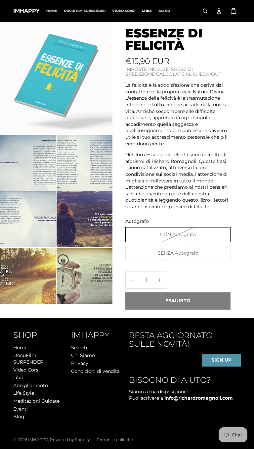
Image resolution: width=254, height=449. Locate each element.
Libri (18, 377)
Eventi (20, 409)
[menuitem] (164, 11)
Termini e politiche (115, 439)
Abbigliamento (30, 385)
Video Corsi (26, 370)
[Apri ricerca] (205, 11)
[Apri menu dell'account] (219, 11)
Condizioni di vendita (95, 371)
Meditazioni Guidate (36, 401)
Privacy (79, 363)
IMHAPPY (38, 439)
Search (79, 348)
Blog (18, 417)
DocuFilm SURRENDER (28, 358)
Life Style (23, 393)
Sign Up (221, 360)
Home (20, 348)
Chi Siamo (83, 355)
